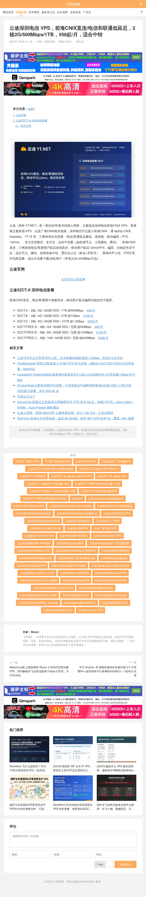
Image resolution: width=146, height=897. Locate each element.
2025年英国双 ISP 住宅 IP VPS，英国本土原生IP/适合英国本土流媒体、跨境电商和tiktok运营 (73, 768)
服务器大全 (48, 12)
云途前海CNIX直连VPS (117, 513)
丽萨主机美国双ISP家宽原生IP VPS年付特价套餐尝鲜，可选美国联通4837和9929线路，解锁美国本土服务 (29, 806)
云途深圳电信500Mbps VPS (33, 550)
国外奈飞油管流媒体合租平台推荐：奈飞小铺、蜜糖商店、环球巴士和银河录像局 (115, 806)
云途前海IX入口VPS (107, 521)
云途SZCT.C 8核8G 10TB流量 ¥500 (47, 484)
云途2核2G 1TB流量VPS (116, 461)
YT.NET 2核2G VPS (27, 461)
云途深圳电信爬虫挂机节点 (80, 603)
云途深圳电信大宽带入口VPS (37, 573)
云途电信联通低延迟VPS (57, 610)
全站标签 (75, 12)
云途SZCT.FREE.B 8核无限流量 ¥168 (97, 484)
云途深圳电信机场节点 (75, 595)
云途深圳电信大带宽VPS (74, 573)
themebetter (87, 881)
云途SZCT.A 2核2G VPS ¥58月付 (99, 469)
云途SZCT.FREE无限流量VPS (99, 491)
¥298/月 (103, 338)
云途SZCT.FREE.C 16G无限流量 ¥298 (52, 491)
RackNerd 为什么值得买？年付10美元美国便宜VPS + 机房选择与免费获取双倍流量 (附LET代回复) (29, 768)
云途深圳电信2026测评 (69, 543)
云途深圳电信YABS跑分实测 (35, 558)
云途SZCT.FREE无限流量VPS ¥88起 (44, 498)
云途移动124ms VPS (90, 610)
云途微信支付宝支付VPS (39, 536)
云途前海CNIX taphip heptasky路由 (70, 506)
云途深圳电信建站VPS (76, 580)
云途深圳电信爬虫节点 (114, 603)
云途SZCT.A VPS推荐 (32, 476)
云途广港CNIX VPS (105, 528)
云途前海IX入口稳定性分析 (45, 528)
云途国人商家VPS (77, 528)
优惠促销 (21, 12)
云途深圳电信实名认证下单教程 (38, 580)
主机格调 (73, 4)
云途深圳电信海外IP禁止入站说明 (38, 603)
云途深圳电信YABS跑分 (115, 550)
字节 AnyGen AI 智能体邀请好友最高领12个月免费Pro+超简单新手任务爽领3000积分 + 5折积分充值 (107, 671)
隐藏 (30, 109)
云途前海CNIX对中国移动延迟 (115, 506)
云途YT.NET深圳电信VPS (28, 506)
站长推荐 (62, 12)
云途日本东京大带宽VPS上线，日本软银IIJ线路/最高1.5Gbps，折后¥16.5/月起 (70, 358)
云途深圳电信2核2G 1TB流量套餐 (109, 543)
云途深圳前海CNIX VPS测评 (33, 543)
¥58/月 (90, 310)
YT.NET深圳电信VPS (57, 461)
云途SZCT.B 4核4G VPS (111, 476)
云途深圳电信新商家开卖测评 (96, 588)
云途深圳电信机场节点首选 (111, 595)
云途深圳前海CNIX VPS (107, 536)
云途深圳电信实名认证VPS (110, 573)
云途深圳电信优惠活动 (114, 558)
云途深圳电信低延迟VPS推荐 (68, 565)
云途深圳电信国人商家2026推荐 (110, 565)
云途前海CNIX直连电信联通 (43, 521)
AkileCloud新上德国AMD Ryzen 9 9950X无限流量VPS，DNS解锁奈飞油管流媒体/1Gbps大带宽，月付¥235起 (39, 671)
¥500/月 (92, 321)
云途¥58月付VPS (85, 461)
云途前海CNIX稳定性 (77, 521)
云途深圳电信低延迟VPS (31, 565)
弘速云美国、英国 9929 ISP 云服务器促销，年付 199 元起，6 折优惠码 (65, 413)
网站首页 (8, 12)
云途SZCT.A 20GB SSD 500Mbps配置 (50, 469)
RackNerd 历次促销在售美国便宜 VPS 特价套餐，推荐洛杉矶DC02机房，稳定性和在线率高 (72, 806)
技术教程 (34, 12)
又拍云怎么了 (26, 396)
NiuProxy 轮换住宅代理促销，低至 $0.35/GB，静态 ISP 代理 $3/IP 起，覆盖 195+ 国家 (75, 418)
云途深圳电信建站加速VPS (110, 580)
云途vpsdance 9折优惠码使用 (105, 498)
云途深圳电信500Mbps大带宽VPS (76, 550)
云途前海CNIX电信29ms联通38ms (77, 513)
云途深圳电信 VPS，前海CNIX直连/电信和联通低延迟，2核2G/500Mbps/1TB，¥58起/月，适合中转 (88, 432)
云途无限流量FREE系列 (73, 536)
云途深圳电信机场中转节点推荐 (38, 595)
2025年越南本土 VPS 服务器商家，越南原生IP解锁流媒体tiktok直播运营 (116, 768)
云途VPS (77, 498)
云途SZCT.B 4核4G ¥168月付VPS (71, 476)
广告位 (87, 12)
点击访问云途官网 (73, 279)
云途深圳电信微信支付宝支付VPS (53, 588)
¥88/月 (98, 326)
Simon (35, 632)
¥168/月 (88, 315)
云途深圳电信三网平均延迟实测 (76, 558)
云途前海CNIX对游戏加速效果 (33, 513)
